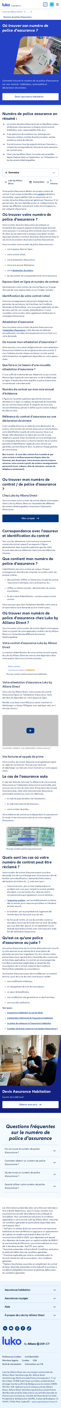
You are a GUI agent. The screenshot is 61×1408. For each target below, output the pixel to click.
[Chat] (45, 4)
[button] (30, 1151)
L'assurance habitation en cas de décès (25, 1012)
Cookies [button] (25, 1360)
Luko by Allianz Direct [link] (12, 11)
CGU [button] (35, 1360)
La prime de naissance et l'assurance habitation (29, 1023)
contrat (41, 194)
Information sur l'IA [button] (34, 1364)
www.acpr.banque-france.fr (44, 1401)
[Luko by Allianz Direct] (11, 4)
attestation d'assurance (14, 330)
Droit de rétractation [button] (11, 1364)
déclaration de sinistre (22, 270)
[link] (52, 4)
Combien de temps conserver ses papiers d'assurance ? (32, 1028)
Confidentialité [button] (32, 1357)
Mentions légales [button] (10, 1360)
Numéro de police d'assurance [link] (18, 17)
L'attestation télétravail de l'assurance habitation (30, 1018)
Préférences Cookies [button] (11, 1357)
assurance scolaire (16, 900)
